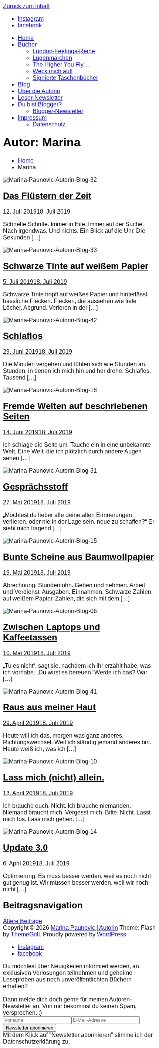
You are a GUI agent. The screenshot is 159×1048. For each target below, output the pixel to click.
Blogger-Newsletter (58, 111)
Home (26, 38)
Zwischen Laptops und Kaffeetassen (51, 632)
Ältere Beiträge (22, 921)
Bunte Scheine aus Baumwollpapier (78, 557)
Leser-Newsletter (40, 98)
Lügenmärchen (52, 58)
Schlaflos (23, 336)
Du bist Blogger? (40, 104)
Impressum (32, 118)
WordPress (111, 934)
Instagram (31, 947)
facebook (30, 953)
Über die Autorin (39, 91)
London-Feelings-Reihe (64, 51)
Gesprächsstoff (35, 486)
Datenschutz (49, 124)
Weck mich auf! (52, 71)
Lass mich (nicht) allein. (53, 777)
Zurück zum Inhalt (26, 6)
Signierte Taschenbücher (65, 78)
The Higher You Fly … (62, 64)
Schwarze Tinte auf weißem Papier (75, 266)
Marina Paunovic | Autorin (84, 928)
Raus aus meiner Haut (49, 707)
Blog (24, 84)
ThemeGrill (25, 934)
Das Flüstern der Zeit (47, 196)
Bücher (27, 44)
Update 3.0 (25, 848)
